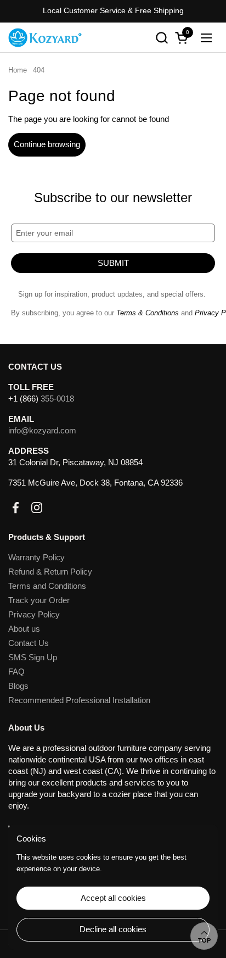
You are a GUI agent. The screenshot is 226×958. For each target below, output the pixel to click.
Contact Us (28, 643)
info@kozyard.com (42, 430)
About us (24, 628)
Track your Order (39, 600)
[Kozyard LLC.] (45, 37)
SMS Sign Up (32, 657)
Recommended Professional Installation (79, 700)
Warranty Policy (36, 557)
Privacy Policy (34, 614)
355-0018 (57, 398)
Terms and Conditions (47, 586)
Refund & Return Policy (50, 571)
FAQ (16, 671)
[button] (161, 37)
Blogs (18, 685)
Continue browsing (47, 144)
